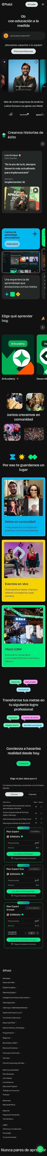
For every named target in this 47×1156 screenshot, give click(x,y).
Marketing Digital (9, 992)
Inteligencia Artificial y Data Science (16, 997)
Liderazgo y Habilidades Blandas (15, 1008)
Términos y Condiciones (12, 1129)
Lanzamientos (8, 1082)
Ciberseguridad (9, 1003)
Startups (6, 1058)
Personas (14, 794)
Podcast (6, 1095)
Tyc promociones (9, 1137)
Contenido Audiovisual (11, 1018)
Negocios (6, 1038)
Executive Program (10, 1086)
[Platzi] (7, 4)
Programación (8, 1033)
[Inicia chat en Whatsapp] (40, 1149)
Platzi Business (8, 1074)
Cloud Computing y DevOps (13, 1063)
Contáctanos (8, 1119)
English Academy (9, 987)
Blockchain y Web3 (10, 1043)
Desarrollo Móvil (9, 1023)
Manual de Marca (9, 1105)
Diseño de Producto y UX (12, 1013)
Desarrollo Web (8, 982)
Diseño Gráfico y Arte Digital (13, 1028)
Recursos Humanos (10, 1048)
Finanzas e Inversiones (11, 1053)
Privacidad (7, 1133)
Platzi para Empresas (23, 51)
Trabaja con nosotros (11, 1090)
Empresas (32, 794)
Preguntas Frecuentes (11, 1115)
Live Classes (7, 1078)
